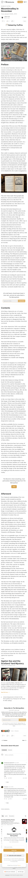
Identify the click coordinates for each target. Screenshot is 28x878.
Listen (25, 17)
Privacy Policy (15, 861)
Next (23, 740)
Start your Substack (10, 871)
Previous (5, 740)
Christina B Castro (8, 762)
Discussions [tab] (11, 816)
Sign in (25, 2)
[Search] (25, 816)
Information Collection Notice (18, 860)
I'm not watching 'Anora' (8, 820)
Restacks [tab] (10, 750)
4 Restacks (16, 731)
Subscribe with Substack (15, 855)
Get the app (20, 871)
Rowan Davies (10, 824)
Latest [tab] (6, 816)
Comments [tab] (4, 750)
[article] (14, 823)
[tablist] (7, 750)
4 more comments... (5, 809)
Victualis (6, 786)
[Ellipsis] (26, 763)
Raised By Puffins (5, 6)
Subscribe (20, 2)
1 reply (7, 782)
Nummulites (4, 345)
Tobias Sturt (7, 16)
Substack (7, 875)
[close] (24, 828)
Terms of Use (21, 858)
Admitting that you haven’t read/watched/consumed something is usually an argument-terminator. (10, 822)
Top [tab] (2, 816)
